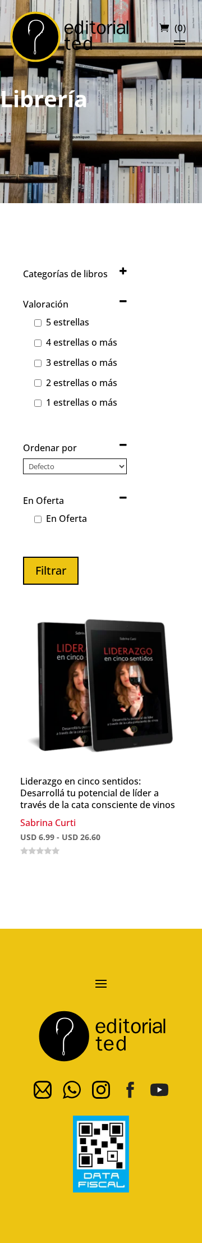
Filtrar (50, 570)
